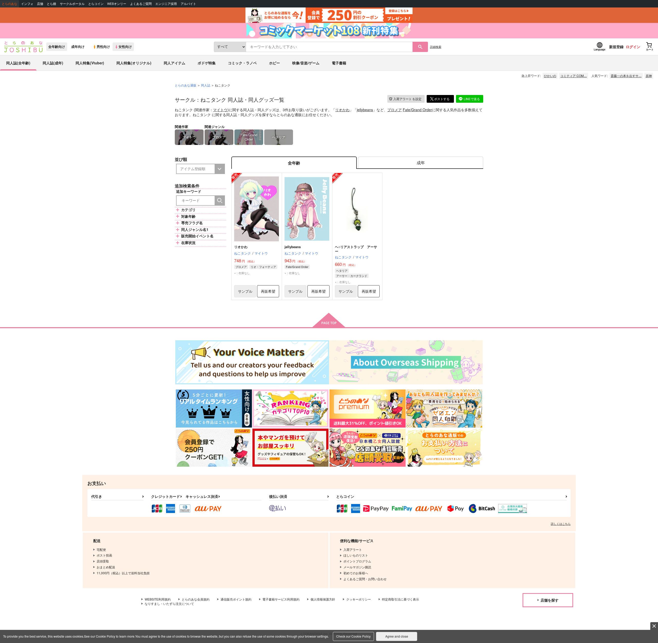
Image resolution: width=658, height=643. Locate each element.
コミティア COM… (573, 75)
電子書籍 (339, 62)
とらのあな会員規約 (195, 599)
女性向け (125, 46)
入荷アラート (407, 99)
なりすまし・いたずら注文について (169, 603)
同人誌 (205, 85)
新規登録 (616, 46)
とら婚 (51, 4)
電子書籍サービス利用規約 (280, 599)
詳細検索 (435, 47)
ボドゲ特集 (207, 62)
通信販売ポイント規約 (236, 599)
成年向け (78, 46)
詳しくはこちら (561, 524)
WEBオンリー (116, 4)
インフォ (27, 4)
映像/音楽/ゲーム (305, 62)
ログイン (633, 46)
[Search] (220, 200)
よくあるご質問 (141, 4)
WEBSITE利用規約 (158, 599)
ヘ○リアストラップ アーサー (356, 249)
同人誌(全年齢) (18, 62)
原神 (649, 75)
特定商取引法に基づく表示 (400, 599)
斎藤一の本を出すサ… (626, 75)
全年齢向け (56, 46)
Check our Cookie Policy (353, 636)
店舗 (40, 4)
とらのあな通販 (185, 85)
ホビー (274, 62)
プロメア (394, 109)
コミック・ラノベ (242, 62)
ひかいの (550, 75)
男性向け (103, 46)
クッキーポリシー (358, 599)
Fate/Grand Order (417, 109)
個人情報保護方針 (322, 599)
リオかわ (342, 109)
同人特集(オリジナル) (133, 62)
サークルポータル (72, 4)
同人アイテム (174, 62)
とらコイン (96, 4)
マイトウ (220, 109)
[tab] (420, 163)
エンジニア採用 (166, 4)
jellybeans (365, 109)
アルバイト (188, 4)
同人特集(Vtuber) (90, 62)
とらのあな (9, 4)
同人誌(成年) (53, 62)
